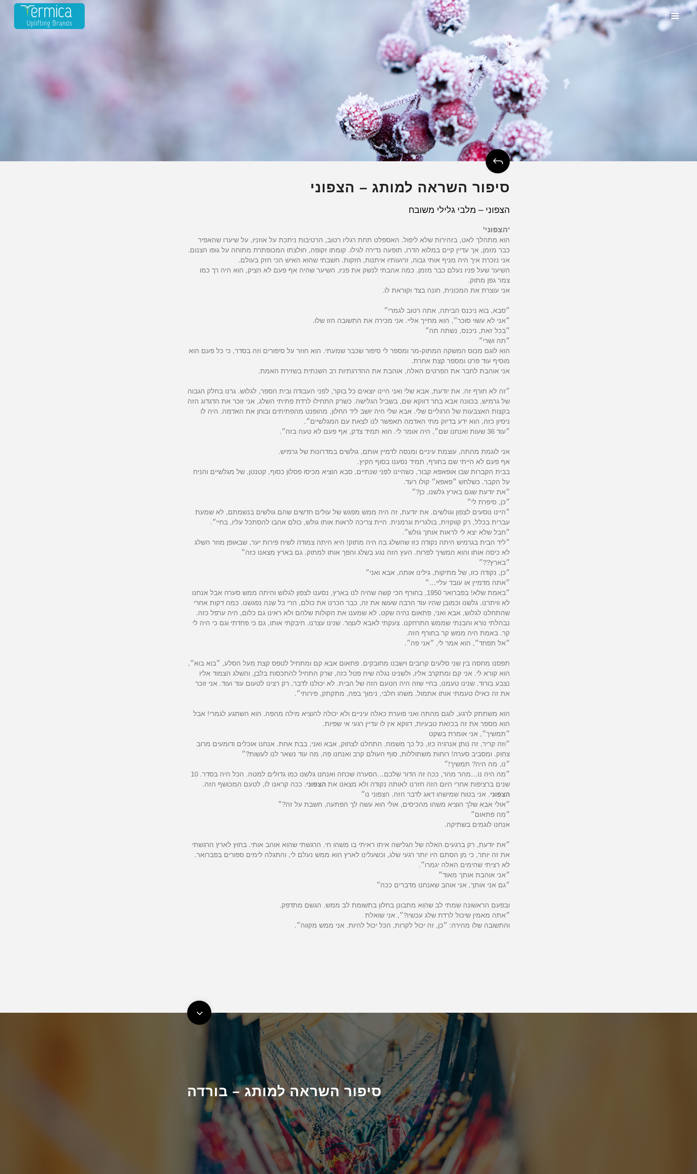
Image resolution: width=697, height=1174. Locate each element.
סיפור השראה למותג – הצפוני (410, 187)
